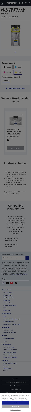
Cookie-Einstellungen (15, 410)
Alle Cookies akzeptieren (15, 402)
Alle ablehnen (15, 406)
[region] (15, 402)
